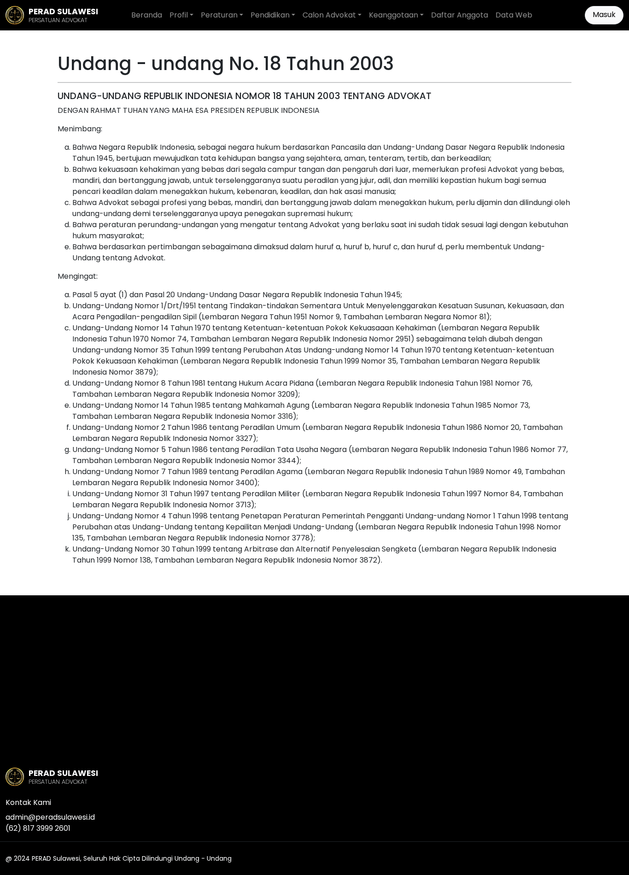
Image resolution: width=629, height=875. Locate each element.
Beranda (146, 15)
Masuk (604, 14)
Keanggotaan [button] (393, 15)
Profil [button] (178, 15)
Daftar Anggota (459, 15)
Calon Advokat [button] (329, 15)
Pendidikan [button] (270, 15)
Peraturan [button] (219, 15)
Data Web (513, 15)
